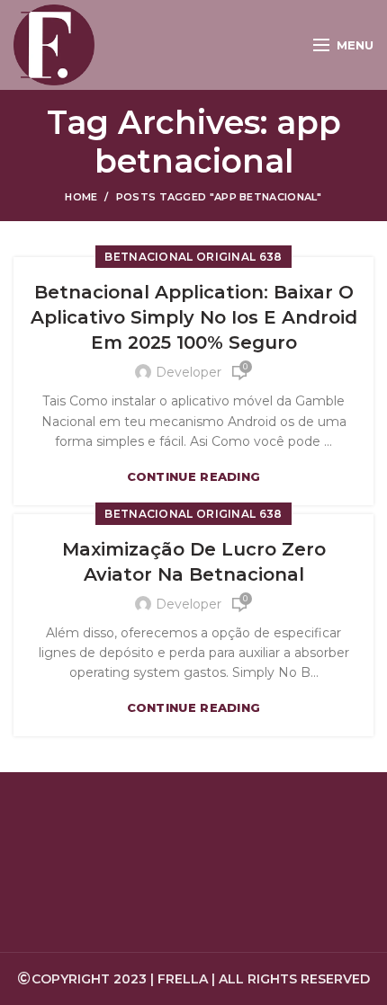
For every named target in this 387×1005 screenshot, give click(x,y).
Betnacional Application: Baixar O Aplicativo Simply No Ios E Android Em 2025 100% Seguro (194, 317)
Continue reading (194, 477)
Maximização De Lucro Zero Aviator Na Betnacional (194, 561)
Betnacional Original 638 (193, 256)
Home (81, 197)
